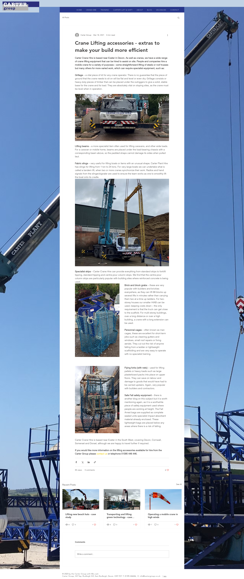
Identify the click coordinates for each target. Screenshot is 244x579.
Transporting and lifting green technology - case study (119, 516)
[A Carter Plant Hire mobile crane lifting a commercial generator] (122, 499)
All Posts (65, 17)
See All (179, 484)
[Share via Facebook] (76, 462)
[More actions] (167, 35)
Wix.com (95, 574)
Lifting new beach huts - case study (80, 516)
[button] (178, 18)
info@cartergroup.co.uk (150, 576)
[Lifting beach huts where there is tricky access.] (80, 499)
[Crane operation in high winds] (163, 499)
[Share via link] (95, 462)
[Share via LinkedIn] (88, 462)
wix (165, 576)
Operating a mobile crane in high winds (163, 516)
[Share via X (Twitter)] (82, 462)
